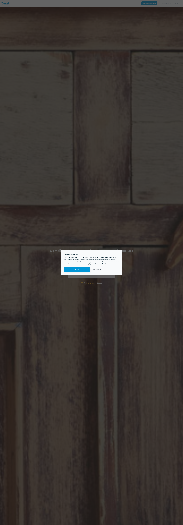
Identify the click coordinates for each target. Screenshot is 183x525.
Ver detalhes (97, 270)
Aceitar (77, 269)
